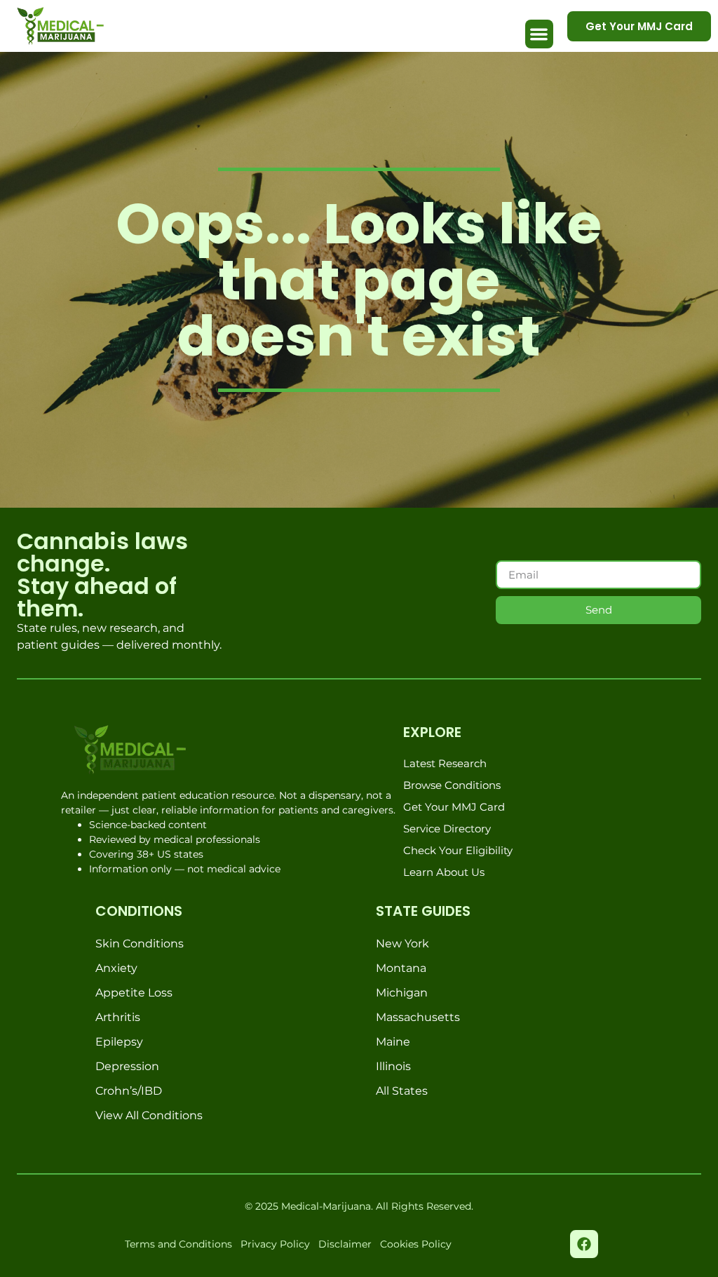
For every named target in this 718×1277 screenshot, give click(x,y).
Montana (401, 968)
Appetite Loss (133, 992)
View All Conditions (149, 1115)
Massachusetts (418, 1017)
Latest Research (445, 763)
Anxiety (116, 968)
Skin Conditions (139, 943)
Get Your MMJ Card (454, 806)
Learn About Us (444, 872)
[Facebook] (584, 1244)
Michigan (402, 992)
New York (402, 943)
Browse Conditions (452, 785)
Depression (127, 1066)
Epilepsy (119, 1041)
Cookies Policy (416, 1244)
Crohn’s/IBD (128, 1090)
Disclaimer (345, 1244)
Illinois (393, 1066)
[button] (539, 34)
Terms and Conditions (178, 1244)
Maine (393, 1041)
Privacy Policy (275, 1244)
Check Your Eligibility (458, 850)
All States (402, 1090)
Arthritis (117, 1017)
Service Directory (447, 828)
